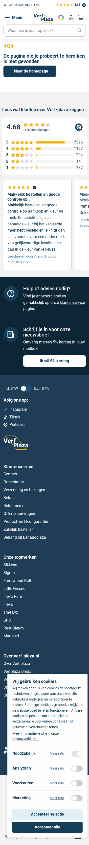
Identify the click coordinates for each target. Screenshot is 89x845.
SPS (7, 620)
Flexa (8, 604)
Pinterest (17, 424)
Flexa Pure (12, 596)
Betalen (10, 498)
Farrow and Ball (17, 580)
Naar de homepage (31, 71)
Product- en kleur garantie (25, 521)
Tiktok (14, 417)
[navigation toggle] (7, 18)
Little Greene (14, 588)
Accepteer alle (47, 827)
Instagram (18, 409)
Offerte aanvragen (19, 513)
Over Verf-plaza (16, 663)
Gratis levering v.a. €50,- (24, 5)
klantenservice (72, 302)
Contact (10, 474)
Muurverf (11, 636)
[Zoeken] (79, 31)
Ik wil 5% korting (54, 361)
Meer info (57, 754)
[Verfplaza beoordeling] (44, 127)
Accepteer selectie (47, 814)
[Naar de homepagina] (43, 17)
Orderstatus (13, 482)
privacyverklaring (25, 739)
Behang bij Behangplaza (24, 537)
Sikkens (10, 564)
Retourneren (13, 506)
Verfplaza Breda (17, 671)
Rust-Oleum (13, 628)
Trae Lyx (10, 612)
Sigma (9, 572)
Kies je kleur (61, 18)
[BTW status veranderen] (26, 389)
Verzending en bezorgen (24, 490)
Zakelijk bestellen (18, 529)
